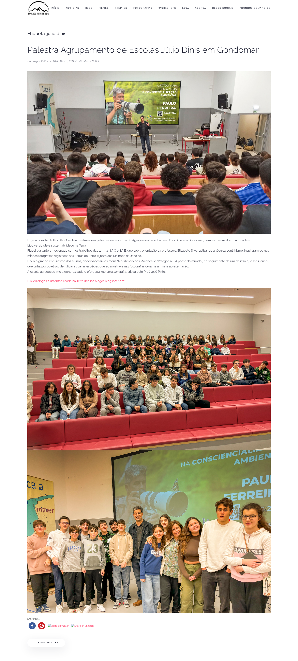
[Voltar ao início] (38, 8)
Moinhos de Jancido (255, 8)
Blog (89, 8)
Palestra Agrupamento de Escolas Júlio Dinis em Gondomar (143, 50)
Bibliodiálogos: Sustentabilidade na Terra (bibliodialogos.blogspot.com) (76, 281)
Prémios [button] (121, 8)
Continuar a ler (46, 642)
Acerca (200, 8)
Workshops (167, 8)
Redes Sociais (223, 8)
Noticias (97, 61)
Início (55, 8)
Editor (44, 61)
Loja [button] (185, 8)
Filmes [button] (104, 8)
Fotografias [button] (142, 8)
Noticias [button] (72, 8)
